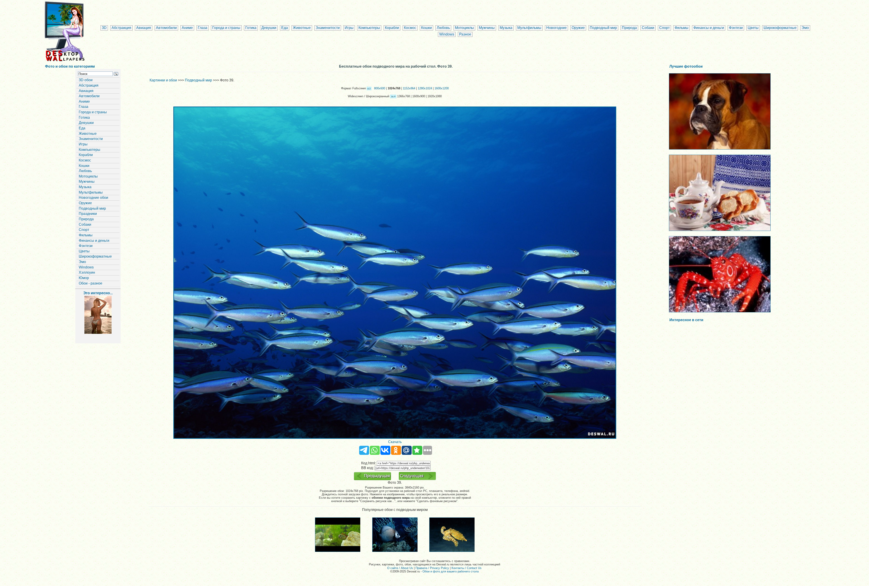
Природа (629, 28)
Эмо (805, 28)
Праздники (88, 214)
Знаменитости (328, 28)
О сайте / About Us (400, 568)
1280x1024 (425, 88)
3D (104, 28)
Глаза (202, 28)
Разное (465, 34)
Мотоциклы (464, 28)
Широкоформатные (780, 28)
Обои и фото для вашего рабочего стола (451, 571)
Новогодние (556, 28)
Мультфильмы (529, 28)
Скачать (395, 442)
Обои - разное (90, 283)
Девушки (268, 28)
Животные (302, 28)
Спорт (664, 28)
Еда (284, 28)
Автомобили (166, 28)
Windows (446, 34)
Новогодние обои (93, 197)
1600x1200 (441, 88)
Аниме (187, 28)
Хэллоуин (87, 272)
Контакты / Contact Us (466, 568)
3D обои (86, 80)
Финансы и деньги (708, 28)
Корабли (392, 28)
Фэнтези (736, 28)
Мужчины (487, 28)
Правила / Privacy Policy (432, 568)
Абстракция (121, 28)
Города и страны (226, 28)
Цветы (753, 28)
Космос (410, 28)
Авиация (143, 28)
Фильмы (681, 28)
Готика (250, 28)
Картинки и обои (163, 80)
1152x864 (409, 88)
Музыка (506, 28)
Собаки (648, 28)
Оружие (578, 28)
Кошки (426, 28)
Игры (349, 28)
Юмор (84, 278)
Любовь (443, 28)
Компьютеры (369, 28)
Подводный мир (603, 28)
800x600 (379, 88)
